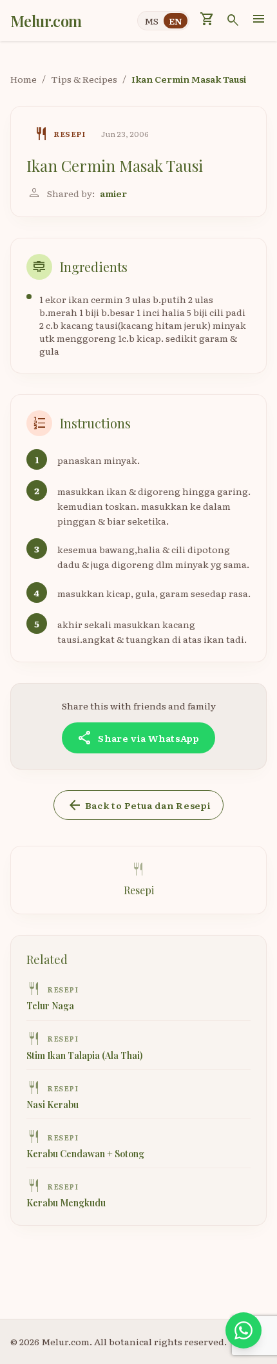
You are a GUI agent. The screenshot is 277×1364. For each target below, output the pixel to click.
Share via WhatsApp (138, 738)
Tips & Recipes (84, 78)
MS (151, 20)
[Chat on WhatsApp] (243, 1330)
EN (175, 20)
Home (23, 78)
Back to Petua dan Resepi (139, 805)
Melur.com (46, 20)
